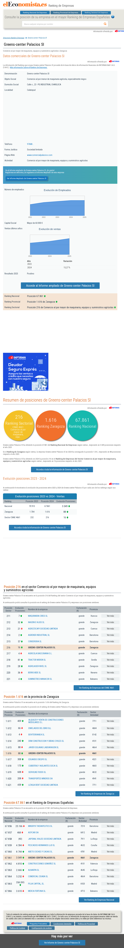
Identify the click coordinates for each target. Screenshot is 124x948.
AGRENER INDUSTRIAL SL (39, 635)
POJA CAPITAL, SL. (36, 883)
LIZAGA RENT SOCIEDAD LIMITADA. (43, 785)
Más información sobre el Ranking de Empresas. (28, 67)
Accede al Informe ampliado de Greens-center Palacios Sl (60, 285)
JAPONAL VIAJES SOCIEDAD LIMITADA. (45, 839)
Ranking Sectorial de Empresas (96, 13)
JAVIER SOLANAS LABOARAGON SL (43, 747)
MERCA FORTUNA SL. (37, 891)
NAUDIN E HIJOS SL (36, 622)
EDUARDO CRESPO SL (37, 759)
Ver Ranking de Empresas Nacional (99, 899)
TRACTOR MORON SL (37, 660)
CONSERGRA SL (35, 641)
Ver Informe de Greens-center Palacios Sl (62, 942)
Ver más (110, 616)
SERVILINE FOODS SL (37, 772)
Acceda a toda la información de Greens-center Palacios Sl (62, 469)
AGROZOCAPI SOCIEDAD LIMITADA (43, 628)
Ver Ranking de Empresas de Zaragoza (97, 793)
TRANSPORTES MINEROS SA (40, 778)
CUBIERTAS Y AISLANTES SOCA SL (43, 766)
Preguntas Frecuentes (38, 924)
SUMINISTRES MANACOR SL (40, 679)
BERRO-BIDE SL (34, 672)
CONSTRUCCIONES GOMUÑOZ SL (42, 863)
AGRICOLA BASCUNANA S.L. (40, 653)
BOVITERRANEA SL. (36, 734)
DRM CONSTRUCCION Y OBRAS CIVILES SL (46, 741)
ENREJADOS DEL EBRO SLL (39, 728)
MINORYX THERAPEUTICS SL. (40, 826)
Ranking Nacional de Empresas (35, 12)
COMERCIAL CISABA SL (38, 876)
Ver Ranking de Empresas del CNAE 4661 (96, 687)
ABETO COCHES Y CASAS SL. (40, 851)
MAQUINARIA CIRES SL (38, 616)
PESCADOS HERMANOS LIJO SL (41, 845)
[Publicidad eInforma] (25, 390)
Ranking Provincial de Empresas (65, 12)
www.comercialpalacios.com (39, 155)
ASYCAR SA (33, 832)
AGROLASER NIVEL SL (37, 666)
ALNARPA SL (33, 870)
